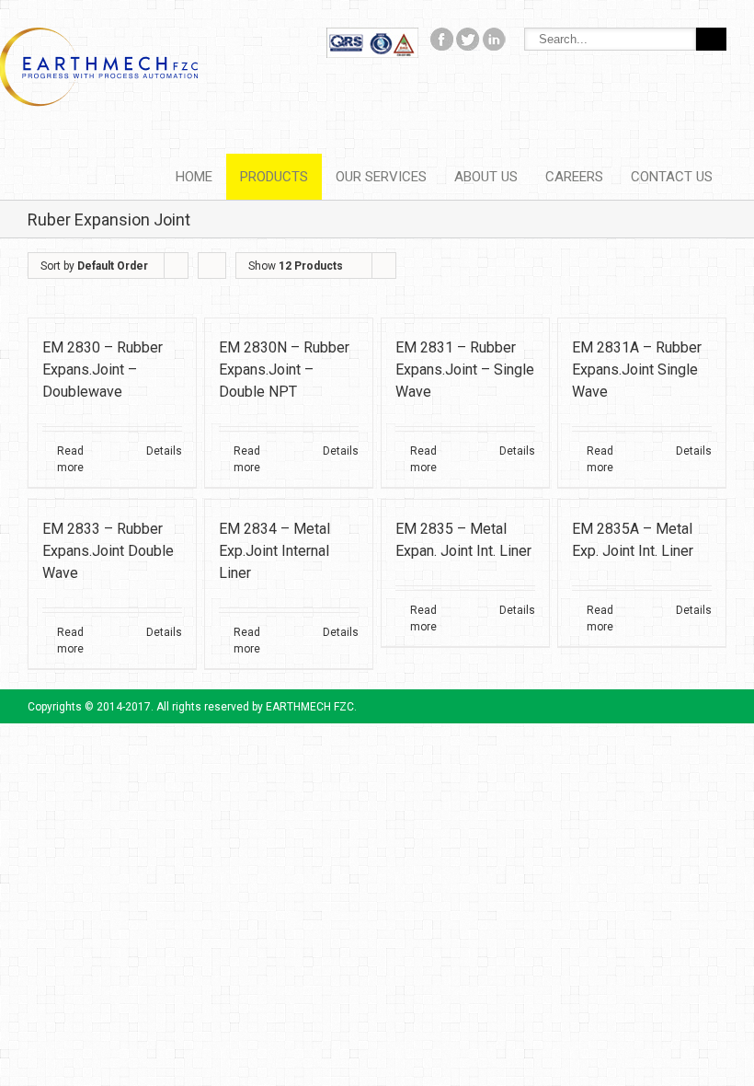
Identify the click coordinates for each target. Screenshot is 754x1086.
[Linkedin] (494, 36)
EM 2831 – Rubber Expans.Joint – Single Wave (464, 369)
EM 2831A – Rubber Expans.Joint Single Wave (637, 369)
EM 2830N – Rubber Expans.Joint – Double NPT (284, 369)
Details (164, 451)
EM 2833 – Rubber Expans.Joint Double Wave (108, 551)
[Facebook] (372, 36)
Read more (70, 459)
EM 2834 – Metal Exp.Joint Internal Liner (274, 551)
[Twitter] (468, 36)
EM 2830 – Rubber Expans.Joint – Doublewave (102, 369)
